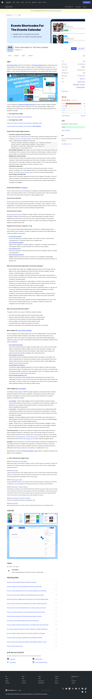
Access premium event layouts (14, 214)
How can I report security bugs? (15, 646)
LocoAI (11, 423)
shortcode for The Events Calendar (22, 138)
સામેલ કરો (57, 676)
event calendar (76, 84)
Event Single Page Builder (16, 345)
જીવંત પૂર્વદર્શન (81, 48)
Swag (57, 682)
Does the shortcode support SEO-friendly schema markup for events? (24, 616)
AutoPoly (11, 417)
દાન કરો (56, 680)
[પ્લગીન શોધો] (19, 15)
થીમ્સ (23, 678)
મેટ (72, 678)
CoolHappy (17, 49)
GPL (22, 438)
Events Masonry (28, 123)
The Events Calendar (37, 65)
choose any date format (26, 172)
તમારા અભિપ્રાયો (65, 115)
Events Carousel (11, 126)
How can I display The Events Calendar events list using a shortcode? (24, 586)
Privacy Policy (34, 436)
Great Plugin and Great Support (19, 461)
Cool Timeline (12, 401)
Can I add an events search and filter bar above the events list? (23, 620)
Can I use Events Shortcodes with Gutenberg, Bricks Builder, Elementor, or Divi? (27, 641)
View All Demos (37, 126)
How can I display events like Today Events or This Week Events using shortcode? (27, 624)
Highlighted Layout (37, 123)
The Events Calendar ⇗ (28, 451)
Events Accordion (18, 123)
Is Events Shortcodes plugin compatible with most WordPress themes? (24, 637)
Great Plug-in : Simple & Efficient (20, 487)
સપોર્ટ (84, 55)
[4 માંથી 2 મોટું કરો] (38, 514)
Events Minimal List (27, 117)
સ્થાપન (23, 55)
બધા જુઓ (83, 115)
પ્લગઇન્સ (24, 680)
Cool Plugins (22, 388)
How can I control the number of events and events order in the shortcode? (26, 612)
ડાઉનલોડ (74, 48)
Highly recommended (17, 479)
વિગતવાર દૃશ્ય (65, 91)
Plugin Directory (9, 6)
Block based (15, 470)
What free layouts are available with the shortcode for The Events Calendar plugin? (27, 599)
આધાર (39, 678)
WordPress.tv (41, 682)
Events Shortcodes (12, 65)
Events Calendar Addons (41, 662)
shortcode (82, 84)
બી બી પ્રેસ (73, 680)
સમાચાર (6, 678)
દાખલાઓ (24, 682)
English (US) (82, 78)
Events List (9, 117)
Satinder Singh (38, 659)
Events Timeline (17, 117)
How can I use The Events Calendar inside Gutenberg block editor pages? (25, 595)
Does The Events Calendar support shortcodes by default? (21, 582)
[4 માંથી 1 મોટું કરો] (21, 514)
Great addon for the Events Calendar (21, 498)
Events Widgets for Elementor (17, 365)
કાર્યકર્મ (56, 678)
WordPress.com (74, 676)
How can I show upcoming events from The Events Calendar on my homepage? (27, 590)
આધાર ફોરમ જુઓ (66, 130)
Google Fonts (29, 438)
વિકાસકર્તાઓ (41, 680)
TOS (27, 436)
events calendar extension (20, 69)
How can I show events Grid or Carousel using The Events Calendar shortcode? (27, 603)
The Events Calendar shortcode (26, 104)
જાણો (39, 676)
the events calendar (81, 87)
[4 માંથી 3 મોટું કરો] (56, 514)
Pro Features (24, 187)
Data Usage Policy (20, 436)
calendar (79, 81)
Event (83, 81)
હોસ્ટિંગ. (7, 680)
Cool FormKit (12, 409)
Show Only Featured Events (16, 254)
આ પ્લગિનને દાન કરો (66, 144)
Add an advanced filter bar (13, 201)
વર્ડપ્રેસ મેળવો (86, 2)
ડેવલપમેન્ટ (30, 55)
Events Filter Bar (27, 126)
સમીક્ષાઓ (16, 55)
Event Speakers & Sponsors (16, 355)
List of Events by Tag (14, 248)
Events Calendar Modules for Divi (18, 375)
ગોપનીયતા (7, 682)
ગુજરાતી (19, 690)
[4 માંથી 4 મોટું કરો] (56, 526)
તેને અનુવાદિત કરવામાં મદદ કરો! (55, 10)
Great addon (15, 503)
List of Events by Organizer (16, 242)
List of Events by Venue (15, 236)
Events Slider (19, 126)
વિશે (6, 676)
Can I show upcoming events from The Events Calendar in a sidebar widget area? (27, 629)
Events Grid (10, 123)
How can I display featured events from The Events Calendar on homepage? (26, 633)
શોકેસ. (23, 676)
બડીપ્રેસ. (73, 682)
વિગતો (9, 55)
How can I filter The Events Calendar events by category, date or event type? (26, 607)
